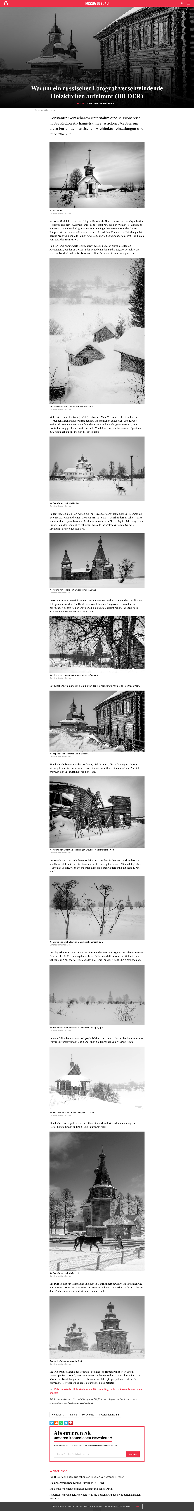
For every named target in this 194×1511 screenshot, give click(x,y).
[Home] (6, 3)
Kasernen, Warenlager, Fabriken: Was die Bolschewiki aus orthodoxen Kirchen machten (95, 1496)
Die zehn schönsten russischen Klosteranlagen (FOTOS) (81, 1489)
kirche (73, 1415)
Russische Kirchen (109, 1415)
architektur (58, 1415)
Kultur (80, 103)
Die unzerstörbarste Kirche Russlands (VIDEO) (76, 1483)
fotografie (88, 1415)
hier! (116, 1506)
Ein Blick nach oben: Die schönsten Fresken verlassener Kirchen (86, 1477)
